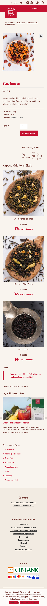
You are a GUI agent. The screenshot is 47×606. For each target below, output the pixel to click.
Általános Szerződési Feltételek (23, 531)
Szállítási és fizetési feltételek (23, 527)
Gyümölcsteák (32, 22)
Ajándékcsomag (11, 467)
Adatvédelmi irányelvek (29, 603)
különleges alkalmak (13, 454)
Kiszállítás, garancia (23, 549)
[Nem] (44, 598)
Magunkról (23, 524)
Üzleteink (23, 546)
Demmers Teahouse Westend (23, 502)
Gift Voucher (10, 449)
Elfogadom (14, 603)
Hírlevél (23, 543)
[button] (41, 36)
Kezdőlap (11, 22)
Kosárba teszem (28, 133)
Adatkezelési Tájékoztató (23, 534)
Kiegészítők (10, 463)
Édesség (8, 476)
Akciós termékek (11, 480)
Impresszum (23, 540)
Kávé (7, 471)
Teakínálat (21, 22)
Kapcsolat (23, 537)
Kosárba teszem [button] (25, 229)
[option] (23, 415)
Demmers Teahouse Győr (23, 506)
